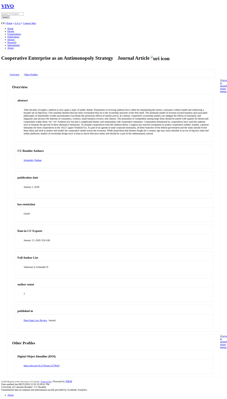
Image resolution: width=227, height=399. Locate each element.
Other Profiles (31, 74)
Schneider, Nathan (33, 160)
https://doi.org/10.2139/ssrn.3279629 (41, 365)
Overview (14, 74)
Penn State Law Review (35, 320)
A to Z (17, 23)
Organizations (14, 34)
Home (9, 23)
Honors (11, 39)
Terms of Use (46, 381)
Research (11, 42)
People (10, 31)
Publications (13, 37)
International (13, 45)
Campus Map (29, 23)
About (10, 48)
